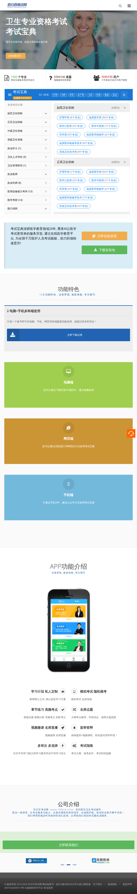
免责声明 (127, 884)
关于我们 (97, 884)
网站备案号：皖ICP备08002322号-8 (60, 884)
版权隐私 (112, 884)
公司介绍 (68, 804)
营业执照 (48, 887)
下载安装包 (106, 250)
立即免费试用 (15, 55)
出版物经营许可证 (34, 887)
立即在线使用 (107, 236)
